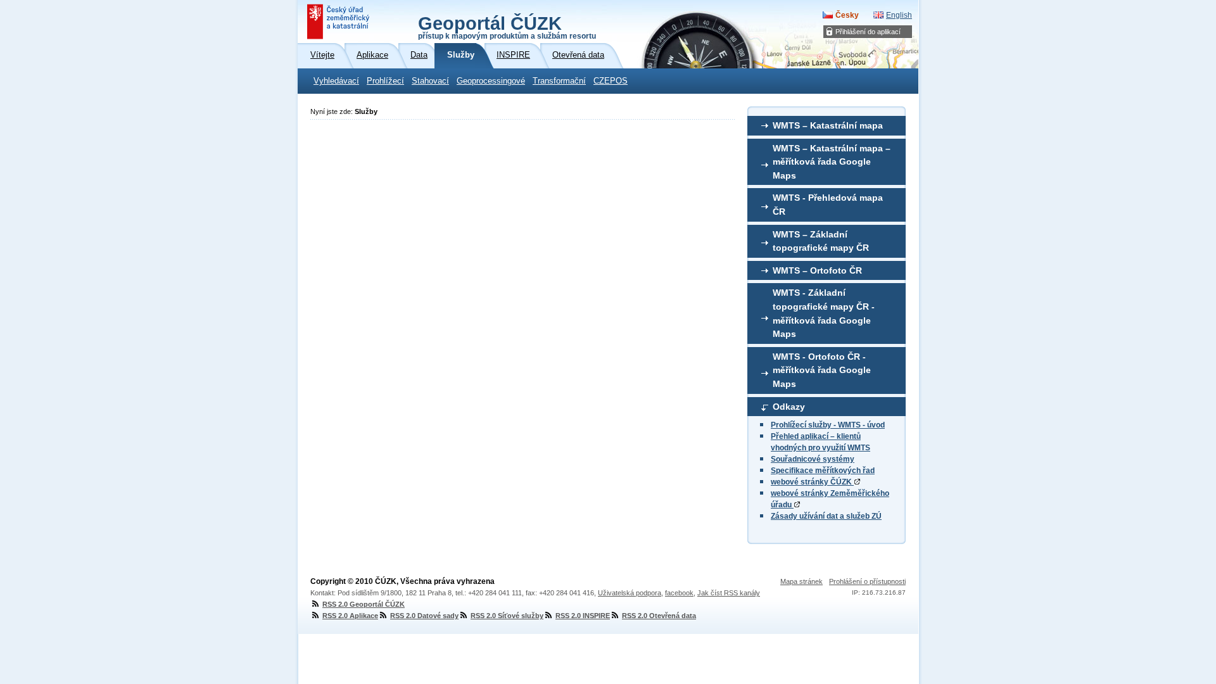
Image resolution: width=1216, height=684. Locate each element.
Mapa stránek (801, 581)
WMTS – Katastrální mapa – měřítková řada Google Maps (831, 161)
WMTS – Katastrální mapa (828, 125)
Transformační (559, 81)
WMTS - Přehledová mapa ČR (828, 205)
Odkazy (789, 407)
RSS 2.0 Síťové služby (507, 615)
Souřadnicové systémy (812, 459)
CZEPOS (610, 81)
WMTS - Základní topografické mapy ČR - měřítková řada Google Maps (824, 313)
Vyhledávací (336, 81)
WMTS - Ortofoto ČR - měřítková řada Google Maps (822, 370)
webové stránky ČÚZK (812, 482)
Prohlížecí (385, 81)
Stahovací (430, 81)
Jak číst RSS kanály (728, 593)
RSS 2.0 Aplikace (350, 615)
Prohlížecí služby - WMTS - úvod (828, 425)
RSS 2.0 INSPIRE (582, 615)
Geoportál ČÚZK (507, 26)
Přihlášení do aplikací (868, 31)
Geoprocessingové (491, 81)
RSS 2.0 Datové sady (424, 615)
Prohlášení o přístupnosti (867, 581)
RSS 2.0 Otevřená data (659, 615)
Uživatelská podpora (629, 593)
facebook (679, 593)
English (899, 15)
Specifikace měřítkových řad (823, 470)
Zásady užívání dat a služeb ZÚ (826, 516)
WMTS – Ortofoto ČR (817, 270)
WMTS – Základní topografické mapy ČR (821, 241)
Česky (847, 15)
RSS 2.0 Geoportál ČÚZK (363, 604)
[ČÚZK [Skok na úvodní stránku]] (339, 21)
